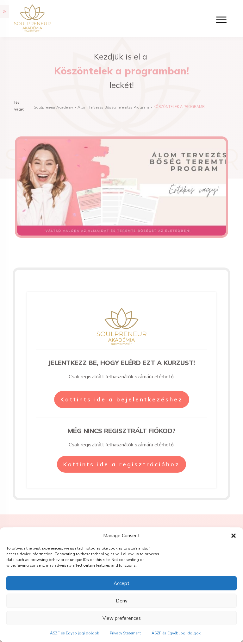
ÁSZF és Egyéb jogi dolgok (74, 633)
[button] (233, 535)
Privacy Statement (125, 633)
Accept (121, 583)
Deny (122, 601)
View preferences (122, 618)
